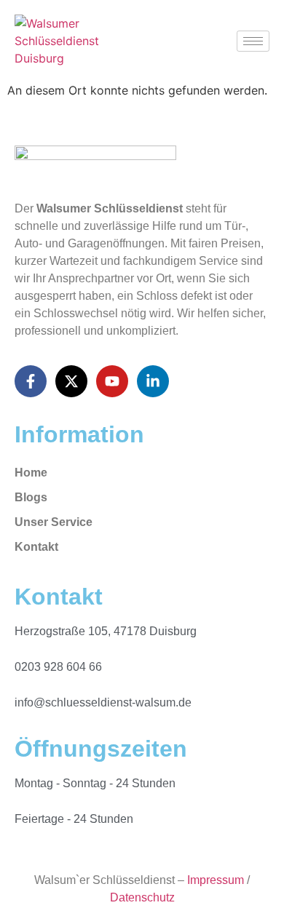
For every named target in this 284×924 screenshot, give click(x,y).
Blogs (31, 497)
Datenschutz (142, 897)
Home (31, 472)
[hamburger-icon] (253, 41)
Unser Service (53, 522)
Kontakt (36, 547)
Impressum (215, 880)
